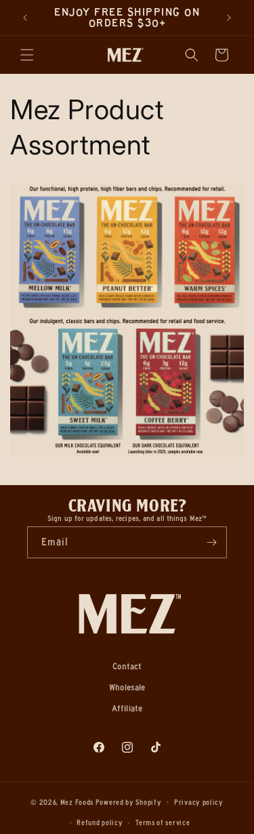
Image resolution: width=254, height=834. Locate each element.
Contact (127, 666)
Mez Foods (76, 802)
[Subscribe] (211, 542)
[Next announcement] (229, 18)
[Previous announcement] (25, 18)
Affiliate (127, 708)
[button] (27, 55)
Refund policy (100, 823)
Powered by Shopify (129, 802)
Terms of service (162, 823)
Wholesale (127, 687)
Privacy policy (199, 802)
